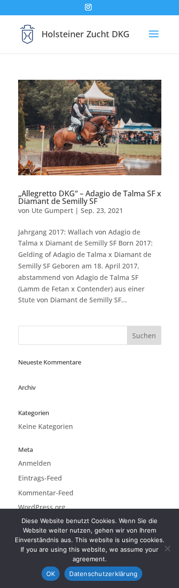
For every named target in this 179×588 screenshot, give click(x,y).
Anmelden (34, 463)
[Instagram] (88, 10)
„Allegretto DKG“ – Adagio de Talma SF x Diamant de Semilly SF (89, 197)
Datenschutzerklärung (103, 573)
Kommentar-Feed (46, 492)
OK (50, 573)
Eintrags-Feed (40, 477)
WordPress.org (41, 507)
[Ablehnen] (167, 548)
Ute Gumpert (52, 210)
